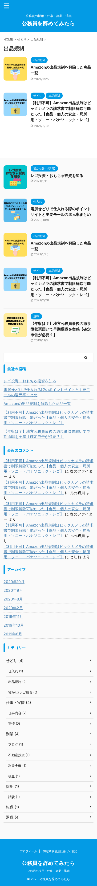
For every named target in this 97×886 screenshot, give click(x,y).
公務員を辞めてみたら (48, 23)
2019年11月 (13, 616)
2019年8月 (13, 634)
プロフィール (28, 851)
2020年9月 (13, 590)
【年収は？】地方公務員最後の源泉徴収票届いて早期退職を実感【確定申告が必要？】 (61, 329)
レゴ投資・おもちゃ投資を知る (57, 175)
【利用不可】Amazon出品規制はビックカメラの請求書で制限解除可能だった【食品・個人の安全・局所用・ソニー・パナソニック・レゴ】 (48, 417)
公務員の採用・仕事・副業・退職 (48, 871)
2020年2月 (13, 607)
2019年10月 (14, 625)
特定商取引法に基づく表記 (60, 851)
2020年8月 (13, 599)
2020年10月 (14, 581)
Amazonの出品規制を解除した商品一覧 (37, 403)
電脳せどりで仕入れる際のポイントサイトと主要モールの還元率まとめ (47, 392)
